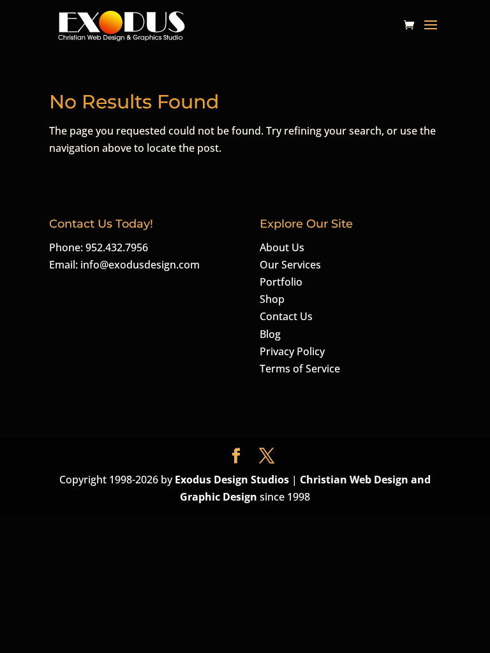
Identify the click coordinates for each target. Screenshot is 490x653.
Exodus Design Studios (232, 480)
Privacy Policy (292, 351)
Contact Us (286, 316)
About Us (282, 247)
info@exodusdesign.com (140, 265)
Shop (272, 299)
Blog (270, 334)
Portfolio (281, 282)
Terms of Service (300, 369)
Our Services (290, 265)
